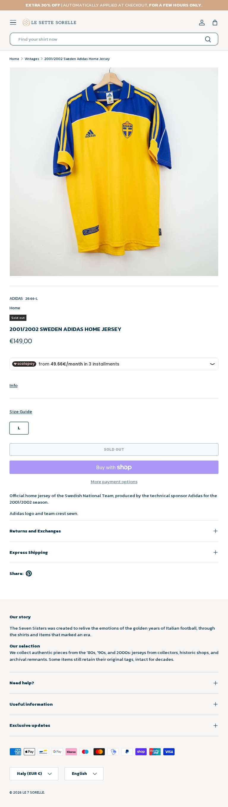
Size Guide (21, 411)
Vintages (32, 58)
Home (14, 58)
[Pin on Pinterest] (29, 573)
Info (14, 385)
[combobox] (114, 39)
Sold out (114, 449)
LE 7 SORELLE (33, 792)
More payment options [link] (114, 481)
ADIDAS (16, 298)
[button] (214, 22)
